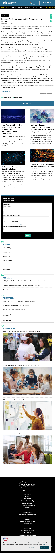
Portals (6, 244)
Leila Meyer (4, 23)
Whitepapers (8, 298)
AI (36, 7)
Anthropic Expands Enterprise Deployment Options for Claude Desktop (42, 127)
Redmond (27, 519)
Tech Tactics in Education (27, 530)
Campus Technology (27, 503)
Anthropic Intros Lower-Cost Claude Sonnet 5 (12, 167)
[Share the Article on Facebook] (51, 15)
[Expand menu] (53, 3)
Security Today (28, 523)
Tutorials (13, 7)
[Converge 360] (27, 484)
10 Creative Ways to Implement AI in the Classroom (16, 305)
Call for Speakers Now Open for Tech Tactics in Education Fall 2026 (42, 166)
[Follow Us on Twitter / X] (45, 2)
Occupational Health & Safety (27, 514)
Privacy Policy (15, 221)
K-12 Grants (20, 7)
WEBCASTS (7, 277)
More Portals (6, 269)
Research (27, 7)
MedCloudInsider (27, 512)
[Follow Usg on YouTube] (48, 2)
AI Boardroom (27, 494)
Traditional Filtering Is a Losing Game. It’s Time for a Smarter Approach (21, 285)
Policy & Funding (7, 260)
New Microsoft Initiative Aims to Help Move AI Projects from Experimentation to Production (12, 129)
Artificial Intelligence (8, 248)
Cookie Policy (45, 544)
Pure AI (28, 517)
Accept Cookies (44, 547)
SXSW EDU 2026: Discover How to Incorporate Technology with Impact (21, 331)
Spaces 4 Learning (27, 526)
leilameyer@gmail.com (46, 93)
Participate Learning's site (8, 87)
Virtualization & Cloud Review (27, 535)
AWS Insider (27, 498)
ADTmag (27, 496)
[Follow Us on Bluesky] (41, 2)
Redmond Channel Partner (27, 521)
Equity (40, 7)
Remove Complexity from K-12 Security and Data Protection (19, 301)
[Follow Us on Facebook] (43, 2)
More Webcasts (7, 290)
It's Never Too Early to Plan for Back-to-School (15, 400)
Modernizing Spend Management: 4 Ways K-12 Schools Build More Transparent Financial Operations (26, 314)
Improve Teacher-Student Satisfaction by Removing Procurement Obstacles (23, 434)
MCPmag (27, 510)
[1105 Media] (27, 490)
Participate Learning (6, 27)
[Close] (49, 537)
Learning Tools (6, 256)
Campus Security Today (27, 501)
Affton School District (36, 68)
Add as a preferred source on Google (34, 3)
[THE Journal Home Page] (8, 2)
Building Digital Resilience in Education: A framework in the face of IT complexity (24, 281)
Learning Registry (6, 28)
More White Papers (8, 320)
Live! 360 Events (27, 508)
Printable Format (18, 97)
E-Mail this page (7, 97)
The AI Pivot (27, 533)
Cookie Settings (32, 547)
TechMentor (27, 528)
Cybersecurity (6, 252)
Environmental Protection (27, 505)
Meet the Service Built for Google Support (14, 309)
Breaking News (5, 15)
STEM (33, 7)
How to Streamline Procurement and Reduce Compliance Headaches (21, 365)
